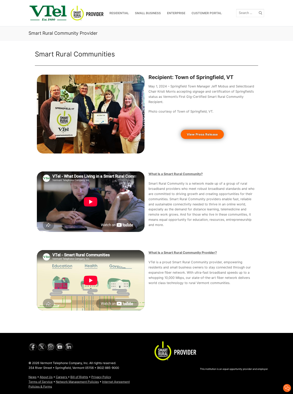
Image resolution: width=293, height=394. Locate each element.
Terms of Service (41, 382)
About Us (46, 377)
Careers (62, 377)
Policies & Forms (40, 386)
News (32, 377)
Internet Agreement (116, 382)
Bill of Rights (79, 377)
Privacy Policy (101, 377)
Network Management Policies (77, 382)
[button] (202, 134)
